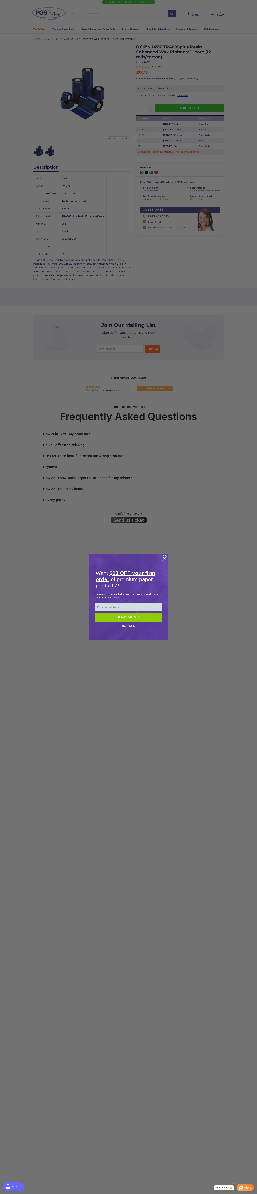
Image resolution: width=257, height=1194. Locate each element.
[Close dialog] (164, 558)
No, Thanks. (128, 626)
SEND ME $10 (128, 617)
